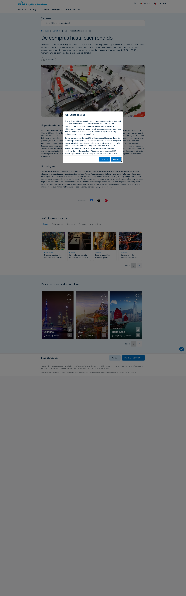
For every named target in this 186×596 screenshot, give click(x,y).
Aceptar (116, 159)
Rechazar (104, 159)
